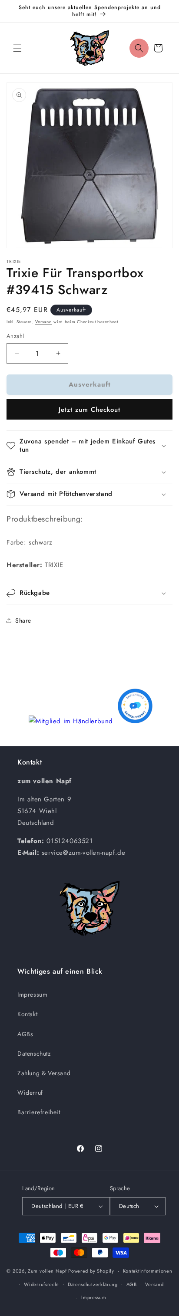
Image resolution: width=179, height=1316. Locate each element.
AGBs (25, 1034)
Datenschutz (34, 1053)
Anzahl (15, 336)
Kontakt (27, 1014)
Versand (43, 321)
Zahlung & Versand (43, 1073)
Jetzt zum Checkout (89, 409)
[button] (17, 48)
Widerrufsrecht (41, 1284)
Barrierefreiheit (38, 1112)
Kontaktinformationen (147, 1270)
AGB (131, 1284)
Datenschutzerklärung (93, 1284)
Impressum (32, 994)
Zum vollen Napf (47, 1270)
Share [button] (23, 620)
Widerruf (30, 1092)
